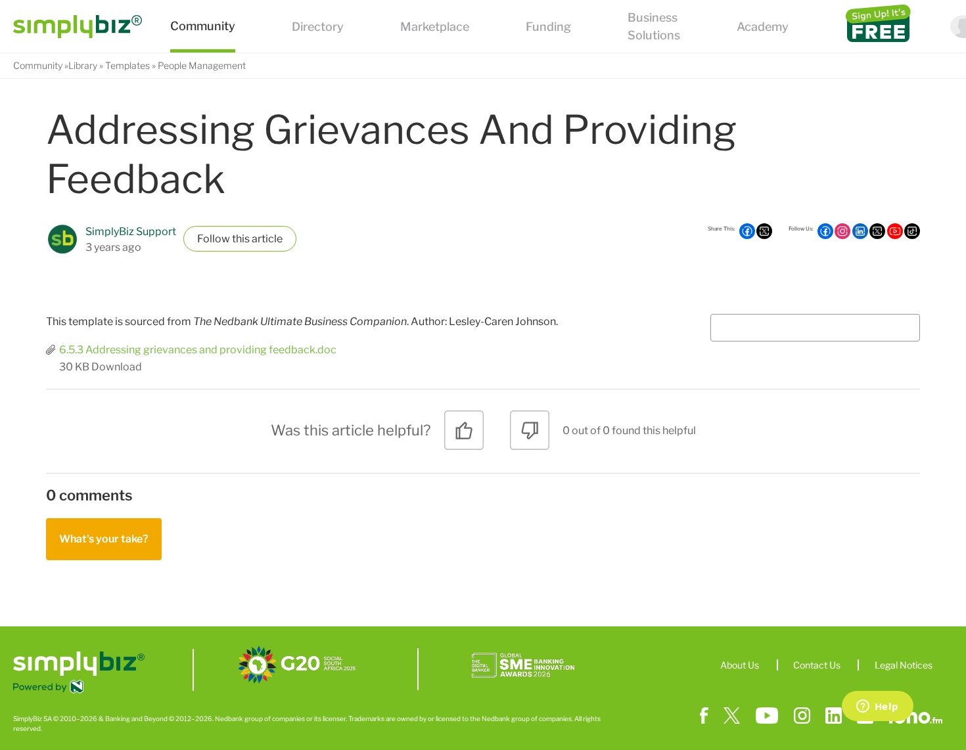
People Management (202, 65)
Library (82, 65)
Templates (127, 65)
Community (37, 65)
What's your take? (104, 539)
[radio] (464, 435)
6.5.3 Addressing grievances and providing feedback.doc (197, 349)
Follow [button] (213, 238)
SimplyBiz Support (130, 231)
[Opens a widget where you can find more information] (877, 707)
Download (116, 367)
